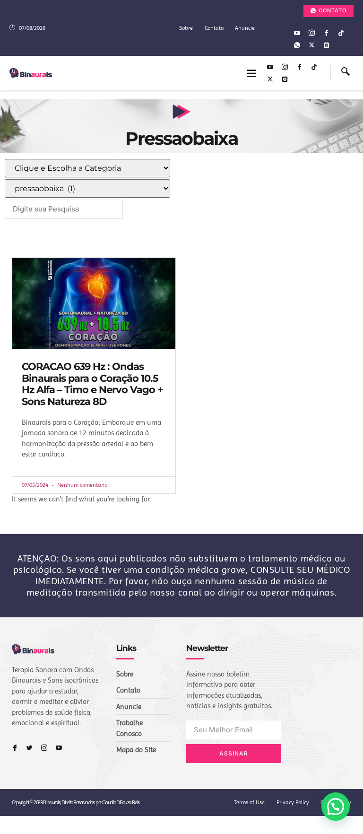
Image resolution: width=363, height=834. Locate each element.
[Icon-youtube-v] (297, 32)
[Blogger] (326, 45)
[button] (251, 73)
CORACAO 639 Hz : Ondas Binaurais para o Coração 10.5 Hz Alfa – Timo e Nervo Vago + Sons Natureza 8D (92, 383)
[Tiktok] (341, 32)
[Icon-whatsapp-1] (297, 45)
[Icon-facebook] (326, 32)
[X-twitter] (311, 45)
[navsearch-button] (345, 73)
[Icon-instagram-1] (311, 32)
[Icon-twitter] (29, 748)
